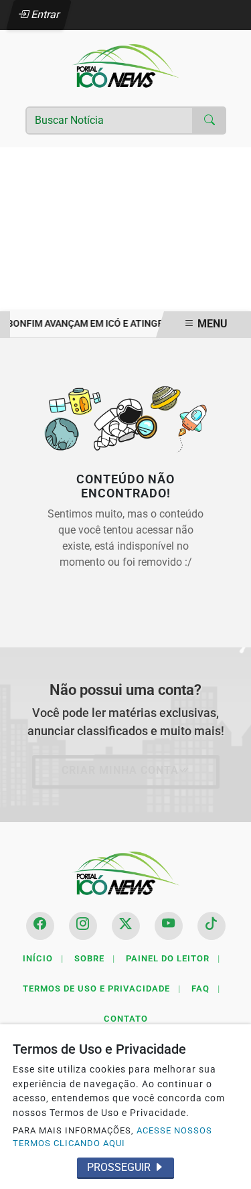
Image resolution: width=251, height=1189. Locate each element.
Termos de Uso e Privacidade (102, 988)
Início (43, 958)
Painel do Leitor (173, 958)
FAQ (205, 988)
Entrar (44, 14)
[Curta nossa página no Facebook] (40, 926)
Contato (126, 1019)
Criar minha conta (120, 770)
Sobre (94, 958)
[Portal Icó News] (125, 65)
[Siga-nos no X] (126, 926)
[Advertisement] (125, 229)
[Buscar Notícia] (209, 120)
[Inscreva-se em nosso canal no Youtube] (169, 926)
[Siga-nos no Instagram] (83, 926)
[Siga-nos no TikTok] (211, 926)
